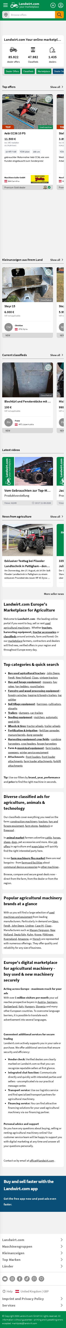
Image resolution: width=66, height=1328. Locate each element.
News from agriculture (17, 516)
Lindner (29, 925)
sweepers (13, 752)
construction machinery (23, 821)
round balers (37, 686)
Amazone (23, 939)
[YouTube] (5, 1279)
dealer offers (12, 71)
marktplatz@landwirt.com (24, 1323)
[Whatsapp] (34, 1278)
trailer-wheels (52, 726)
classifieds (28, 71)
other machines (49, 867)
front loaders (33, 757)
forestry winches (17, 695)
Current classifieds (14, 355)
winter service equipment (34, 752)
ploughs (12, 708)
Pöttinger (48, 934)
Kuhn (30, 934)
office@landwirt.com (42, 1160)
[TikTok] (27, 1279)
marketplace (15, 641)
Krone (37, 934)
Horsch (37, 939)
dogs (14, 842)
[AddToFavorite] (48, 99)
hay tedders (22, 686)
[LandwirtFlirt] (41, 1279)
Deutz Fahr (20, 934)
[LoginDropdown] (61, 5)
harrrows (42, 704)
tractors (42, 821)
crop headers (28, 743)
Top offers (8, 87)
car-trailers (36, 712)
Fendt (11, 677)
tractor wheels (35, 726)
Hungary (29, 1006)
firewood (9, 830)
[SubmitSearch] (59, 14)
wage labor (38, 846)
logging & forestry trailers (42, 695)
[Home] (24, 5)
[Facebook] (19, 1279)
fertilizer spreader (49, 730)
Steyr (55, 921)
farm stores (31, 826)
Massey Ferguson (39, 930)
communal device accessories (20, 867)
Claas (35, 677)
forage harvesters (47, 743)
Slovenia (41, 1006)
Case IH (39, 925)
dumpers (24, 712)
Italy (21, 1006)
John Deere (53, 673)
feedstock (44, 826)
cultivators (54, 704)
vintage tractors (49, 677)
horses (56, 837)
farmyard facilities (32, 862)
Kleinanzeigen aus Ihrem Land (22, 259)
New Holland (23, 677)
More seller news (54, 594)
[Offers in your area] (6, 14)
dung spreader (35, 734)
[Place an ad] (53, 5)
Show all (55, 87)
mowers (47, 682)
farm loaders (53, 748)
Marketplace (44, 71)
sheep (7, 842)
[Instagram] (12, 1279)
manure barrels (16, 734)
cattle (48, 837)
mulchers (39, 717)
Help (9, 1291)
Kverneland (10, 939)
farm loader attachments (38, 761)
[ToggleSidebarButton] (5, 5)
